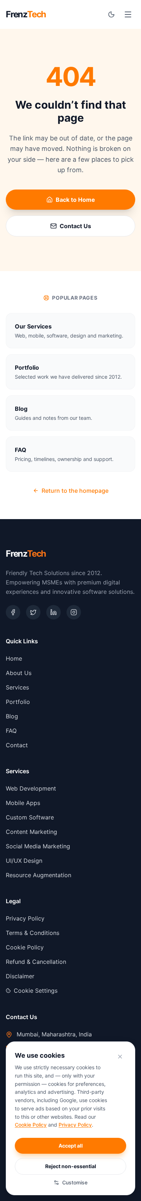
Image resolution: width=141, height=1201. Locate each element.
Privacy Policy (25, 918)
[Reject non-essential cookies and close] (120, 1056)
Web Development (31, 788)
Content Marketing (31, 831)
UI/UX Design (24, 860)
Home (14, 658)
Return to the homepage (75, 490)
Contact (17, 745)
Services (17, 687)
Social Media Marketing (38, 846)
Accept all (71, 1146)
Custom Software (30, 817)
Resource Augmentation (38, 875)
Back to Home (75, 199)
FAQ (11, 730)
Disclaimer (20, 976)
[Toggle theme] (111, 14)
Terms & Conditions (32, 932)
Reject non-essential (70, 1166)
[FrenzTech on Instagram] (74, 612)
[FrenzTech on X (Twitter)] (33, 612)
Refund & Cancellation (36, 961)
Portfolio (18, 701)
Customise (74, 1182)
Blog (12, 716)
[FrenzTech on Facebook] (13, 612)
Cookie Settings (35, 990)
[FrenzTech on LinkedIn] (53, 612)
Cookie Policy (25, 947)
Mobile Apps (23, 802)
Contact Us (75, 226)
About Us (18, 672)
